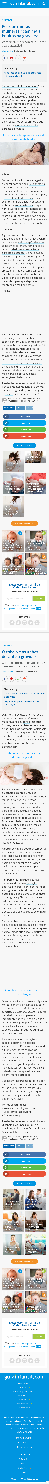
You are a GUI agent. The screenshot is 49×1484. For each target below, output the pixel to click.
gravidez (19, 714)
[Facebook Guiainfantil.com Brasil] (12, 623)
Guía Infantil (23, 1442)
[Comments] (24, 58)
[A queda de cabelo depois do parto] (35, 461)
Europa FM (24, 1472)
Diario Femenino (24, 1447)
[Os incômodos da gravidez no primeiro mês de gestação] (13, 1231)
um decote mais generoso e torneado (23, 361)
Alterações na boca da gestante (12, 1249)
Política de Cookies (27, 609)
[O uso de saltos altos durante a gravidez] (13, 1208)
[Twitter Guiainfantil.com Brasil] (31, 623)
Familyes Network (23, 1438)
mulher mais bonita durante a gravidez (20, 126)
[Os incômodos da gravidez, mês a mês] (35, 1231)
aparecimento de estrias (18, 198)
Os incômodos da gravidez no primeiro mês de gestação (12, 1225)
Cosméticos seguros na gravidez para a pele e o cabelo (35, 487)
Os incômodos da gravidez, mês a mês (34, 1227)
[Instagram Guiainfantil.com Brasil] (24, 623)
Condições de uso (11, 609)
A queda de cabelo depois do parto (34, 457)
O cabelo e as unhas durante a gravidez (12, 466)
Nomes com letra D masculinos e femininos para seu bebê (12, 570)
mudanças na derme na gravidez (23, 185)
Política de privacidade (23, 1391)
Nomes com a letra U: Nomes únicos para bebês (36, 571)
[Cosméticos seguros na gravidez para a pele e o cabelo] (35, 493)
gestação (31, 883)
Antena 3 (23, 1459)
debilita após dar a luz (31, 242)
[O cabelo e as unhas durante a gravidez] (13, 470)
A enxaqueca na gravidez (35, 1250)
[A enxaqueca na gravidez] (35, 1254)
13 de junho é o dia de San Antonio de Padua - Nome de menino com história (13, 545)
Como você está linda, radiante (20, 86)
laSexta (23, 1463)
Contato (22, 1399)
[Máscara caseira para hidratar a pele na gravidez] (13, 493)
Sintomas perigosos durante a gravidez (32, 1203)
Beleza (9, 394)
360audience (32, 1479)
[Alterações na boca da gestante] (13, 1254)
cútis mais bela (24, 205)
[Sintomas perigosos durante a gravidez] (35, 1208)
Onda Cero (23, 1468)
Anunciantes (22, 1403)
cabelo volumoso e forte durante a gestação (20, 251)
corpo (26, 721)
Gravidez (7, 20)
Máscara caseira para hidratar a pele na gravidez (12, 487)
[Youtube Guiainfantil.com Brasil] (37, 623)
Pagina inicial (9, 407)
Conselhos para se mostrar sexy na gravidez (11, 510)
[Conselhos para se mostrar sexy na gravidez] (13, 516)
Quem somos (23, 1383)
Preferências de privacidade (26, 605)
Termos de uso (22, 1395)
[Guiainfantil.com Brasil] (24, 4)
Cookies (23, 1387)
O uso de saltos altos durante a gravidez (13, 1204)
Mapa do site (24, 1407)
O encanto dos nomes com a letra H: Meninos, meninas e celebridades (36, 545)
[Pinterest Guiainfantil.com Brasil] (18, 623)
